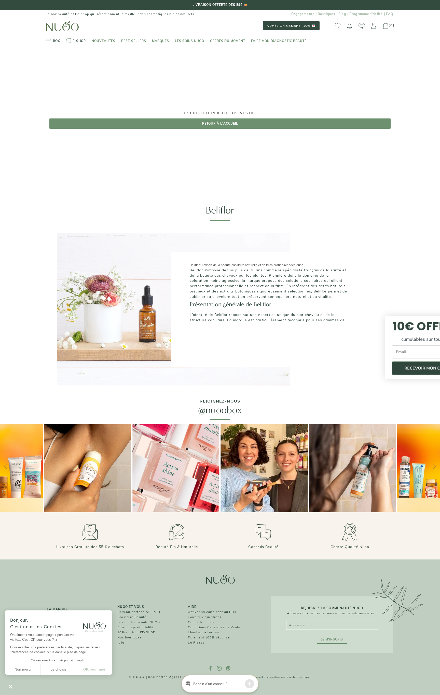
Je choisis (58, 669)
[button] (11, 686)
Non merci (23, 669)
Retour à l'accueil (220, 123)
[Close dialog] (430, 320)
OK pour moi (94, 669)
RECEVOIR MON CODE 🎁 (390, 368)
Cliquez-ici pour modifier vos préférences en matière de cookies (274, 677)
